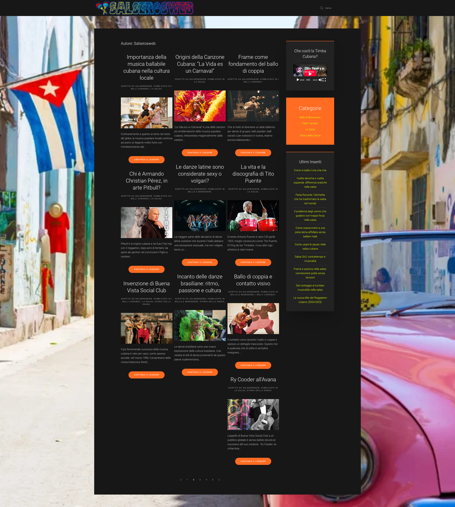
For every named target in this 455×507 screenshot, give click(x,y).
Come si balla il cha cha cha (310, 170)
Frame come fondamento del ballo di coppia (253, 64)
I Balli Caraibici (265, 294)
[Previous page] (180, 479)
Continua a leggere (146, 159)
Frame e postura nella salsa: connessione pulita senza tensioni (310, 273)
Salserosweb (143, 86)
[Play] (298, 80)
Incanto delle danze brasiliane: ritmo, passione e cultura (200, 283)
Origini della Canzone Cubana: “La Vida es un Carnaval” (199, 64)
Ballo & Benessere (199, 192)
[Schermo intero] (324, 80)
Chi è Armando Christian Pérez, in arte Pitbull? (146, 181)
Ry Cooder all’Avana (253, 379)
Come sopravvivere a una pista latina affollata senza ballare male (310, 232)
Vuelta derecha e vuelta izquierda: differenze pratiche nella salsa (310, 182)
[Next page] (219, 479)
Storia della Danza (212, 301)
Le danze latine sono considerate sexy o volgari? (200, 174)
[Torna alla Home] (144, 8)
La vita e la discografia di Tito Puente (253, 174)
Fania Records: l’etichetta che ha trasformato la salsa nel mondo (310, 199)
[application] (310, 73)
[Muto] (320, 80)
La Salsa (156, 89)
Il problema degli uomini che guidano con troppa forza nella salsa (310, 216)
